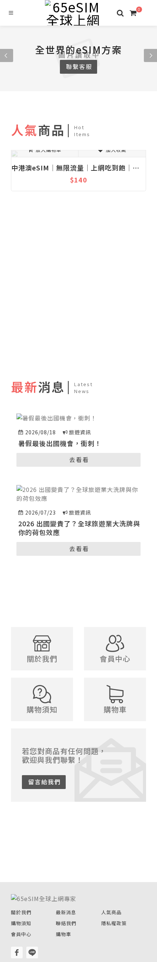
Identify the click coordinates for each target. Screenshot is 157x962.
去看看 (79, 459)
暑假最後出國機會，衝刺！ (60, 443)
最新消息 (66, 912)
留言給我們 (44, 781)
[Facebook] (17, 952)
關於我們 (21, 912)
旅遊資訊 (80, 432)
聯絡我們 (66, 923)
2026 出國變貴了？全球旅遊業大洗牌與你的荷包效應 (79, 527)
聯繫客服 (79, 66)
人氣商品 (111, 912)
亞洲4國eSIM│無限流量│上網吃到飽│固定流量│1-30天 (90, 167)
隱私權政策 (114, 923)
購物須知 (21, 923)
